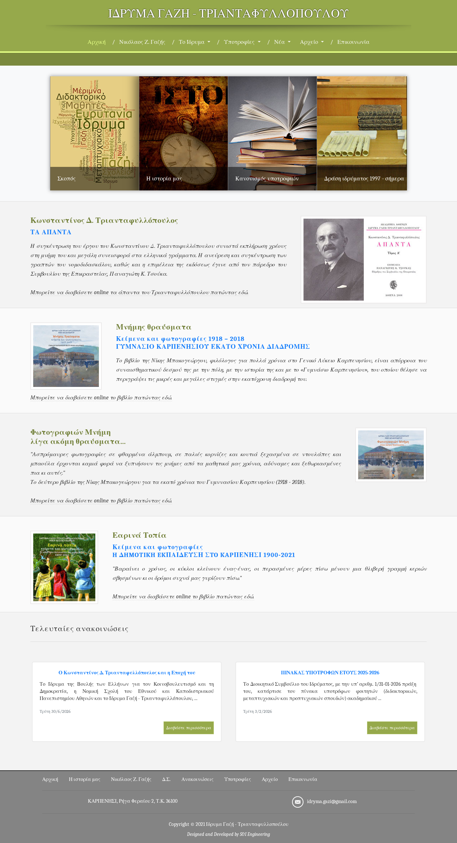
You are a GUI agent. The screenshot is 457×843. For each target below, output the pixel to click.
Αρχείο (270, 779)
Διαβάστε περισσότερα (188, 727)
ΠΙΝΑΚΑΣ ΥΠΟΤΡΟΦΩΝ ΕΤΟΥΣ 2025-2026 (330, 673)
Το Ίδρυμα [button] (192, 42)
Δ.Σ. (166, 779)
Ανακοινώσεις (197, 779)
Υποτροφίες (237, 779)
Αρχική (98, 42)
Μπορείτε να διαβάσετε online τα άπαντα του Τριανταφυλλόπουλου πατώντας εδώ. (139, 292)
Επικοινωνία (353, 42)
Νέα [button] (280, 42)
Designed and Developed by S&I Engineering (228, 834)
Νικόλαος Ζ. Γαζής (142, 42)
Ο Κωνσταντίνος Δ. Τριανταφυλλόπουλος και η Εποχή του (127, 673)
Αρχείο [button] (310, 42)
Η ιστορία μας (84, 779)
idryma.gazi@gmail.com (332, 801)
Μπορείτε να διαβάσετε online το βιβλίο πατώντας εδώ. (101, 397)
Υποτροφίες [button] (240, 42)
